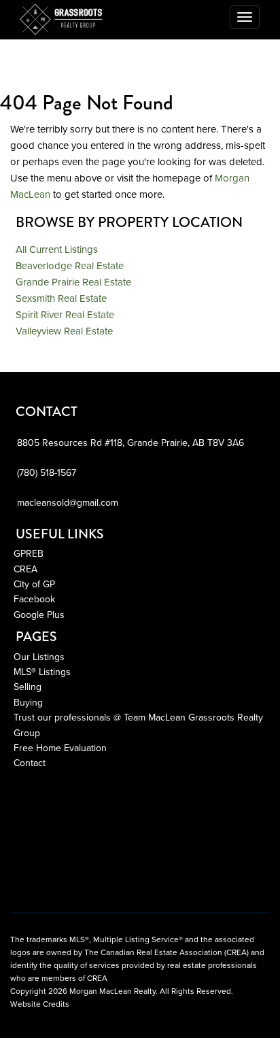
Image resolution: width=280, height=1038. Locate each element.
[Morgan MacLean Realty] (61, 17)
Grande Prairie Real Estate (73, 282)
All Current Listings (57, 249)
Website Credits (39, 1004)
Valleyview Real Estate (64, 331)
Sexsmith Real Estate (61, 298)
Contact (30, 763)
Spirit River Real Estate (65, 314)
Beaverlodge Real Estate (70, 265)
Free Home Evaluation (60, 748)
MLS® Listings (42, 672)
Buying (28, 702)
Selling (27, 687)
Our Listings (39, 657)
